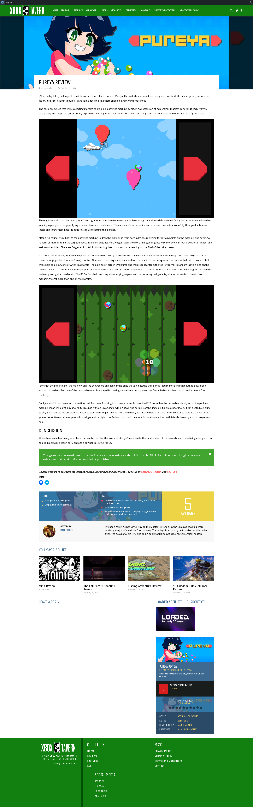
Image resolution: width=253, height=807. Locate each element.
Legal (103, 10)
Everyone (183, 720)
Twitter (157, 471)
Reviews (65, 10)
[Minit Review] (59, 568)
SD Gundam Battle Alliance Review (190, 587)
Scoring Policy (163, 755)
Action (181, 716)
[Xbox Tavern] (27, 15)
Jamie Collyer (47, 88)
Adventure (192, 716)
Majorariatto (185, 725)
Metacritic (116, 10)
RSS (89, 765)
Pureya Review (168, 666)
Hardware (91, 10)
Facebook (146, 471)
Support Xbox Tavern (164, 10)
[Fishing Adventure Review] (149, 568)
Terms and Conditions (168, 760)
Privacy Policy (162, 750)
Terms (65, 763)
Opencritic (131, 10)
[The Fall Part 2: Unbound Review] (104, 568)
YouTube (172, 471)
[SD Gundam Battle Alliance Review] (193, 568)
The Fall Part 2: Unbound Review (99, 587)
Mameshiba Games (187, 729)
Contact (145, 10)
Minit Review (47, 586)
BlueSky (99, 786)
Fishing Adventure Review (144, 586)
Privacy (56, 763)
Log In (9, 2)
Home (55, 10)
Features (78, 10)
